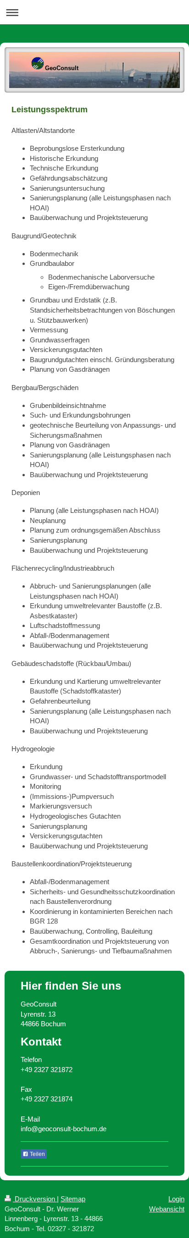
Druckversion (35, 1199)
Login (176, 1199)
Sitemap (73, 1199)
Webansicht (166, 1209)
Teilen (36, 1154)
